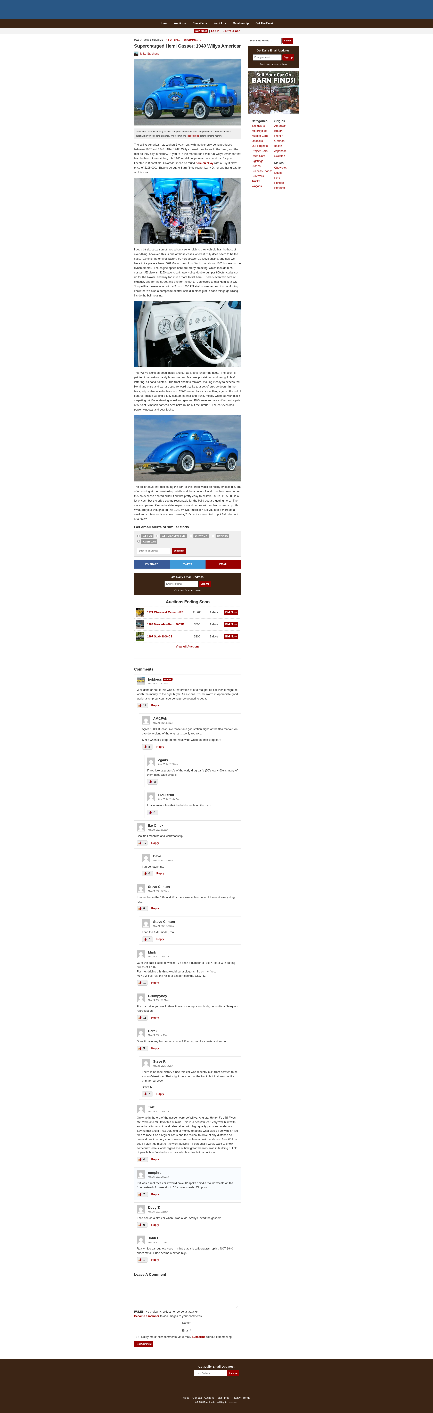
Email (185, 1330)
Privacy (236, 1397)
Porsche (279, 187)
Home (163, 23)
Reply (155, 705)
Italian (278, 145)
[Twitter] (209, 1386)
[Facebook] (202, 1386)
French (278, 135)
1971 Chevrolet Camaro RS (165, 612)
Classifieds (200, 23)
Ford (277, 177)
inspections (193, 136)
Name (186, 1322)
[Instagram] (223, 1386)
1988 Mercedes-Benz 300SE (165, 624)
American (149, 541)
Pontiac (279, 182)
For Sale (174, 40)
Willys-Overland (173, 536)
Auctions (180, 23)
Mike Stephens (149, 53)
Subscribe (198, 1336)
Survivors (258, 176)
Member (168, 679)
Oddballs (257, 141)
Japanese (280, 151)
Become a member (146, 1316)
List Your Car (231, 30)
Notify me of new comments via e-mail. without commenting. (186, 1336)
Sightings (257, 161)
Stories (256, 166)
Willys (147, 536)
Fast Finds (223, 1397)
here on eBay (204, 163)
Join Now (201, 30)
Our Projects (260, 145)
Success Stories (262, 171)
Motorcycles (259, 130)
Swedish (279, 156)
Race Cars (258, 156)
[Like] (140, 705)
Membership (241, 23)
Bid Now (231, 612)
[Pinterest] (216, 1386)
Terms (246, 1397)
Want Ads (220, 23)
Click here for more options (187, 590)
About (186, 1397)
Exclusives (259, 125)
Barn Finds (216, 10)
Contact (197, 1397)
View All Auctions (187, 646)
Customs (201, 536)
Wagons (257, 186)
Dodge (278, 172)
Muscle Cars (260, 135)
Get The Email (264, 23)
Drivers (222, 536)
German (279, 141)
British (278, 130)
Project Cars (260, 151)
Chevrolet (280, 167)
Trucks (256, 181)
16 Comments (192, 40)
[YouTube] (231, 1386)
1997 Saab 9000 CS (159, 636)
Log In (215, 30)
